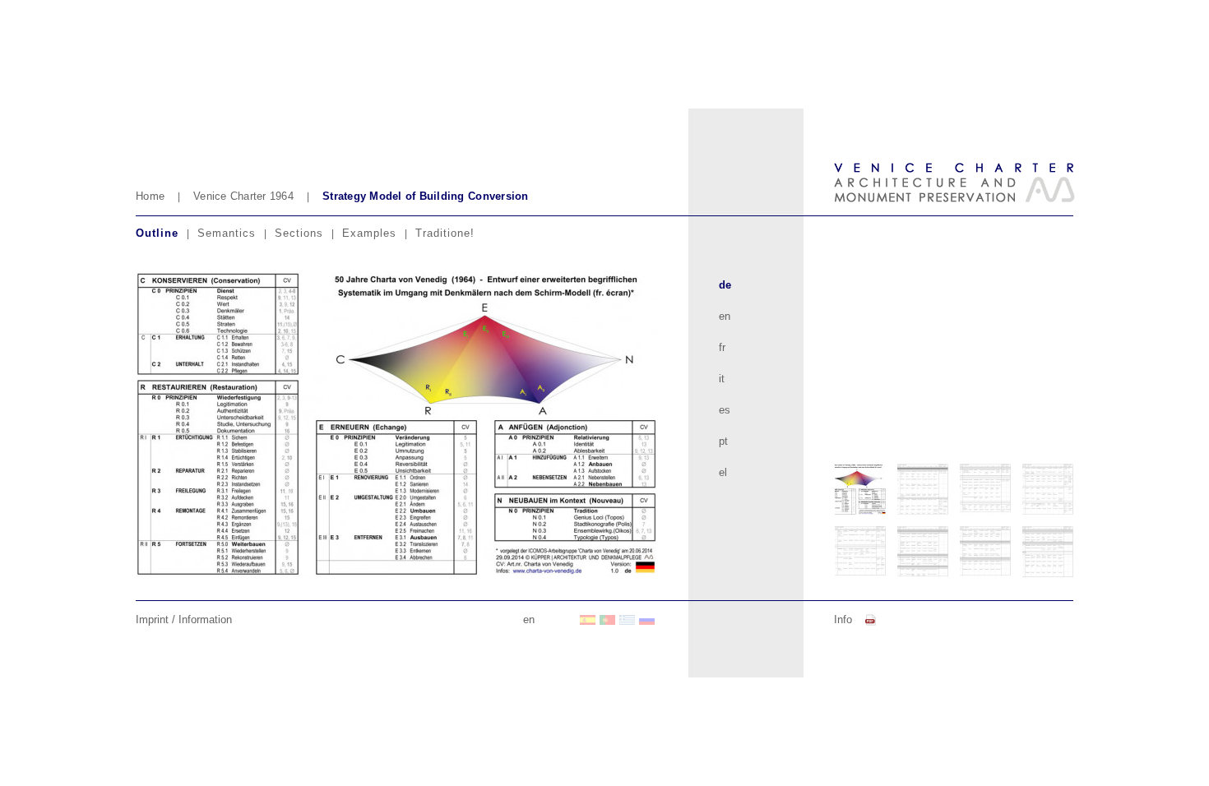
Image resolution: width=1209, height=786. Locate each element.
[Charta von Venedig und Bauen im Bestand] (509, 620)
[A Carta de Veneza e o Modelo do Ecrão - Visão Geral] (608, 620)
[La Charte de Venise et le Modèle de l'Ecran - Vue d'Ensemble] (548, 620)
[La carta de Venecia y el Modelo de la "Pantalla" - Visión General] (588, 620)
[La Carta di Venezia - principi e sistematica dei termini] (568, 620)
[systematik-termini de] (396, 424)
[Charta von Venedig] (647, 620)
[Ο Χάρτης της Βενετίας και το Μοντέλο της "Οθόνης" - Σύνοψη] (627, 620)
